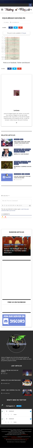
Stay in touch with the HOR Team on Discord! (22, 177)
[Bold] (3, 205)
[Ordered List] (10, 205)
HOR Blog (17, 139)
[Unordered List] (12, 205)
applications (17, 174)
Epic (29, 161)
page (26, 439)
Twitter (19, 63)
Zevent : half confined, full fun (10, 390)
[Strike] (8, 205)
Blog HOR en (24, 161)
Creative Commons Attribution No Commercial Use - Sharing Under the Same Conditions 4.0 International (16, 438)
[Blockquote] (14, 205)
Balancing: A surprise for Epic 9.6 (22, 167)
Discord (27, 63)
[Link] (17, 205)
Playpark (21, 150)
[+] (21, 205)
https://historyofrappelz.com (12, 436)
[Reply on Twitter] (6, 415)
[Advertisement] (16, 278)
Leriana (7, 22)
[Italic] (4, 205)
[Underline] (6, 205)
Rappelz (27, 150)
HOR (23, 149)
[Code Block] (15, 205)
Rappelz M (17, 151)
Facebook (13, 63)
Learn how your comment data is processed (15, 209)
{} (19, 205)
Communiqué (17, 149)
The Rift (22, 151)
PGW (22, 139)
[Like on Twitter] (11, 415)
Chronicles (7, 244)
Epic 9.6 (16, 163)
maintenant (11, 411)
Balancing (17, 161)
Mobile (16, 150)
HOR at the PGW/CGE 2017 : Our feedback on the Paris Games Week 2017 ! (15, 250)
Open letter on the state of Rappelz (9, 371)
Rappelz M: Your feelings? (21, 154)
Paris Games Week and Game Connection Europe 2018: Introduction (22, 143)
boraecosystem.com (24, 434)
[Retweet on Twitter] (8, 415)
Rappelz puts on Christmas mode (11, 380)
